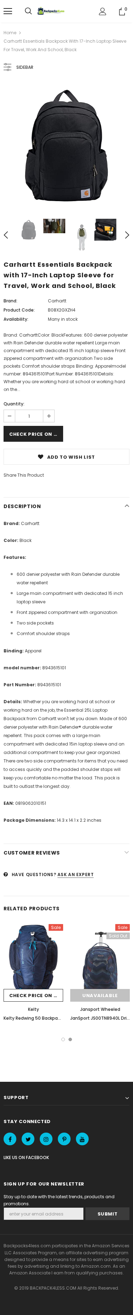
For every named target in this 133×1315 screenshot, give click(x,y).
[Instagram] (46, 1139)
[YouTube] (82, 1139)
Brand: (10, 301)
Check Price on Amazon (36, 434)
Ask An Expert (75, 874)
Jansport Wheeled (100, 1009)
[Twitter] (28, 1139)
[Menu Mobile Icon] (8, 11)
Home (10, 33)
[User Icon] (102, 11)
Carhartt (57, 301)
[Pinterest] (64, 1139)
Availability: (16, 319)
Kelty (33, 1009)
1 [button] (63, 1039)
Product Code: (19, 310)
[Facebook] (10, 1139)
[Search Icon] (28, 11)
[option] (66, 145)
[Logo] (52, 11)
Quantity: (14, 404)
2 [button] (70, 1039)
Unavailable (100, 995)
